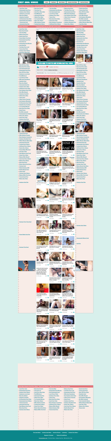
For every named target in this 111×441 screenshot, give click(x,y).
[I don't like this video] (47, 67)
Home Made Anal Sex (24, 234)
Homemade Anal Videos (25, 20)
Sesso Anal (22, 171)
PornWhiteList (38, 13)
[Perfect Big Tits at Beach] (26, 270)
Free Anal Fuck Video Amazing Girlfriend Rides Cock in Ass (54, 294)
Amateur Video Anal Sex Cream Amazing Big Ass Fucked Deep (67, 152)
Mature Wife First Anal (25, 175)
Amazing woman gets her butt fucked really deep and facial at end (55, 152)
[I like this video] (38, 67)
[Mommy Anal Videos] (84, 63)
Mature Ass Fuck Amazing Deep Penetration (68, 136)
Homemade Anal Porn (25, 10)
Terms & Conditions (62, 435)
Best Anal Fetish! (38, 8)
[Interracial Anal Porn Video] (26, 207)
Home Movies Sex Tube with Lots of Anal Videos (68, 104)
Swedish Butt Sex (81, 83)
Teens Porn (52, 17)
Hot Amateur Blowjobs (85, 17)
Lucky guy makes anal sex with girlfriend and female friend (55, 120)
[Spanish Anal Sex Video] (84, 207)
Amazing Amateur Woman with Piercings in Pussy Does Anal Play (67, 279)
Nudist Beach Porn (24, 169)
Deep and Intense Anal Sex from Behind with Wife (55, 310)
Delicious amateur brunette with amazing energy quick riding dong (42, 310)
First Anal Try (37, 10)
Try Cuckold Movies (39, 18)
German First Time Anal (25, 221)
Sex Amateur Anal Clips (70, 15)
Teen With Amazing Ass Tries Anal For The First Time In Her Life (42, 231)
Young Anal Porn (83, 10)
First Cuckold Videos (84, 20)
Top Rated (53, 2)
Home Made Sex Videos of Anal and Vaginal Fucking (55, 104)
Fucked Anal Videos (39, 24)
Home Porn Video (23, 155)
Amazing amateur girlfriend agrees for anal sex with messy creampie (55, 279)
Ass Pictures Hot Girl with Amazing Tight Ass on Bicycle (42, 247)
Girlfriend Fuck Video (24, 88)
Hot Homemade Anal (54, 11)
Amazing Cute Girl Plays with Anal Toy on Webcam (67, 247)
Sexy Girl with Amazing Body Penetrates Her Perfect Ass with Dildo (41, 273)
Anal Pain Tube (23, 8)
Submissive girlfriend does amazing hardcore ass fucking (68, 215)
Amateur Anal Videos (72, 2)
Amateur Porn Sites (54, 15)
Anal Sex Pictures (84, 2)
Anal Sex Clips (83, 24)
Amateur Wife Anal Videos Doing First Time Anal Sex (67, 88)
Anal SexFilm (22, 45)
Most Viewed (61, 2)
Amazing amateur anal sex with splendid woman (55, 231)
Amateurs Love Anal (24, 13)
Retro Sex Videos (38, 20)
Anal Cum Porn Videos (25, 158)
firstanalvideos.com (43, 438)
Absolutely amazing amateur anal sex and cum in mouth (55, 215)
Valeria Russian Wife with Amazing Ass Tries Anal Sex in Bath (68, 168)
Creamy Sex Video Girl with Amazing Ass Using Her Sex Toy (68, 199)
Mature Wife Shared (24, 157)
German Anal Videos (24, 173)
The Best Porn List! (69, 10)
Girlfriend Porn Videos (55, 24)
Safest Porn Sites (38, 17)
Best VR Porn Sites (84, 11)
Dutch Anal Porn (83, 8)
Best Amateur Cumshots (55, 22)
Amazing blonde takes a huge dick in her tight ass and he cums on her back (67, 294)
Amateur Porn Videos (73, 432)
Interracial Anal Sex (39, 15)
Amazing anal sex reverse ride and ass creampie (55, 247)
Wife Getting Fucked (39, 22)
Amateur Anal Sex (23, 182)
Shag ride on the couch (41, 182)
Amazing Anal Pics (41, 198)
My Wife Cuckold (83, 18)
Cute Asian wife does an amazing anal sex (42, 167)
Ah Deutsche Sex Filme (25, 18)
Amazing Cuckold (24, 17)
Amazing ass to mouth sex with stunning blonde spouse (43, 215)
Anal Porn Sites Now (39, 11)
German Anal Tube (81, 164)
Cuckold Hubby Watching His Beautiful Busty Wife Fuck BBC (67, 120)
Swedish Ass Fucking (24, 104)
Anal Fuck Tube (53, 20)
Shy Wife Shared (83, 15)
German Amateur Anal (82, 45)
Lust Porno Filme (53, 13)
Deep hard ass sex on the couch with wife (42, 136)
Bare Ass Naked (23, 15)
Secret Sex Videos (69, 24)
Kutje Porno (67, 18)
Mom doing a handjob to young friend (42, 120)
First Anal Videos (37, 432)
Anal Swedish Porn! (82, 102)
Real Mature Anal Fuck (25, 153)
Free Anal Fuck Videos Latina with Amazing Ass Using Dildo (42, 294)
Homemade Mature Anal (83, 238)
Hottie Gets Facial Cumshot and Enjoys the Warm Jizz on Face (55, 89)
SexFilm (79, 243)
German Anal (22, 166)
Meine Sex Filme (23, 178)
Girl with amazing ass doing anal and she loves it (55, 199)
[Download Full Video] (55, 64)
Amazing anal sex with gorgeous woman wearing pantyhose (67, 263)
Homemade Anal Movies (55, 10)
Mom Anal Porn (23, 162)
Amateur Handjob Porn (70, 22)
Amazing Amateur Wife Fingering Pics (54, 167)
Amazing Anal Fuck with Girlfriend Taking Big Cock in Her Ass (55, 263)
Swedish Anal (82, 13)
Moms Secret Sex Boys (25, 164)
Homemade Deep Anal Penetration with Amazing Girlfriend (42, 152)
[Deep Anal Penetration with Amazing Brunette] (84, 270)
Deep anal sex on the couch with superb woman (55, 136)
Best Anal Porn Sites (54, 18)
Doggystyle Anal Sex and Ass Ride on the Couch (54, 183)
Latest (46, 2)
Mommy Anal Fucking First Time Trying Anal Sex (42, 88)
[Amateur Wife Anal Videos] (84, 131)
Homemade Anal (81, 39)
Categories (64, 432)
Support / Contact (48, 435)
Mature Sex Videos (24, 160)
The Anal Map (52, 8)
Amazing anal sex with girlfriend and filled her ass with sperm (68, 231)
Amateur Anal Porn (69, 20)
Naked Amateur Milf (24, 167)
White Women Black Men (85, 22)
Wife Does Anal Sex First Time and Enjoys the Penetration (42, 105)
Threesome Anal (23, 22)
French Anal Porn (23, 176)
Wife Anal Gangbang (69, 13)
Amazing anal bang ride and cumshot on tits (42, 262)
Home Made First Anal (25, 38)
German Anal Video (81, 225)
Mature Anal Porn (68, 8)
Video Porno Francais (69, 17)
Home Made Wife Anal (25, 149)
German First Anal (24, 247)
